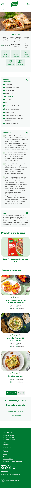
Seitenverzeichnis (8, 459)
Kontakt (5, 454)
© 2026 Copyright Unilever (11, 480)
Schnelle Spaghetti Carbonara (15, 339)
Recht (4, 442)
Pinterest (2, 467)
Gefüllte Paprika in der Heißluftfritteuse (15, 302)
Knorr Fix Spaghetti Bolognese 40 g (15, 260)
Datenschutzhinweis (8, 435)
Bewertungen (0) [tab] (11, 392)
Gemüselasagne (15, 376)
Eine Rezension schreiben (15, 411)
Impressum (6, 444)
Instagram (10, 467)
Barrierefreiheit (7, 447)
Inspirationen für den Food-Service (12, 461)
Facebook (6, 467)
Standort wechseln (15, 474)
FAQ (4, 456)
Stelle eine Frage (16, 415)
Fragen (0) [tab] (21, 392)
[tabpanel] (15, 409)
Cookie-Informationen (9, 439)
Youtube (14, 467)
